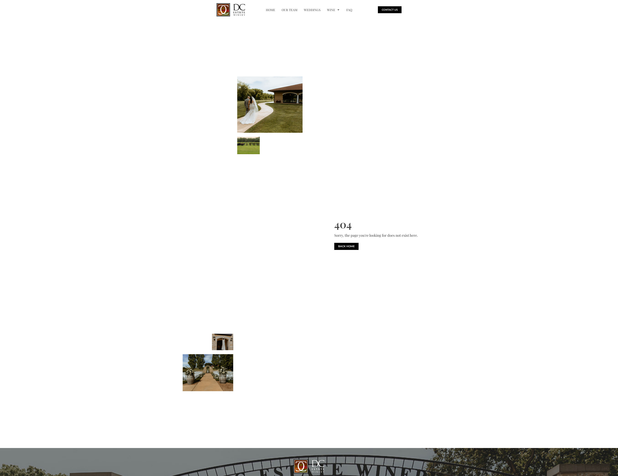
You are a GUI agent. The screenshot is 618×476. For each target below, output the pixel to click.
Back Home (346, 246)
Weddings (312, 10)
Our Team (289, 10)
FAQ (349, 10)
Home (270, 10)
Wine (331, 10)
